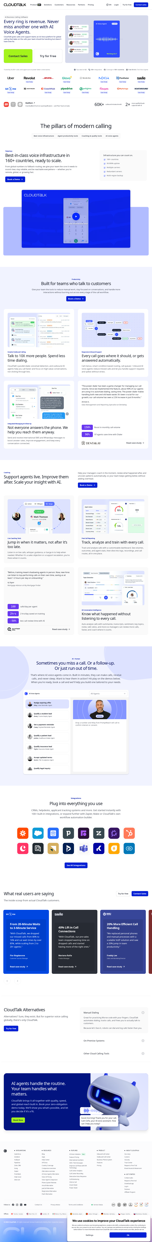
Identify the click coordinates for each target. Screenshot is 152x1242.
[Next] (17, 981)
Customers (59, 5)
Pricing (91, 5)
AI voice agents (112, 136)
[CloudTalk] (15, 4)
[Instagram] (17, 1205)
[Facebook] (13, 1205)
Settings (89, 1235)
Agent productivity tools (68, 136)
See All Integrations (76, 865)
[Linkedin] (21, 1205)
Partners (81, 5)
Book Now (18, 1120)
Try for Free (48, 56)
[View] (22, 833)
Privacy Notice (55, 1205)
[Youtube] (25, 1205)
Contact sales (141, 5)
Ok (128, 1235)
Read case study (134, 443)
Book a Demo (13, 179)
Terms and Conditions (76, 1205)
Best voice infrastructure (44, 136)
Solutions (48, 5)
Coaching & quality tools (92, 136)
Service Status (98, 1205)
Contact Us (38, 1205)
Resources (70, 5)
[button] (109, 5)
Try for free (127, 5)
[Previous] (7, 981)
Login (116, 5)
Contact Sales (18, 56)
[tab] (6, 104)
